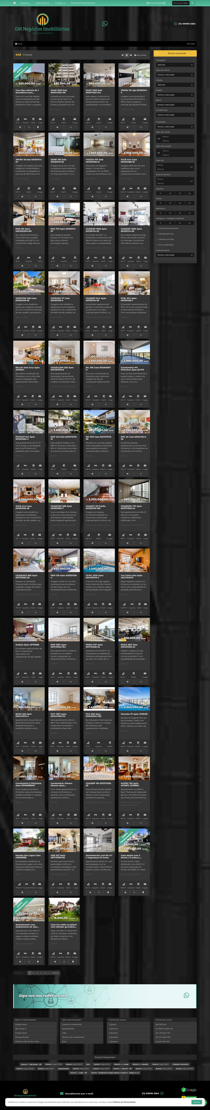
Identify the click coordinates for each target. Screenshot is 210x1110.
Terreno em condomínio (73, 1037)
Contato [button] (59, 3)
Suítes (158, 198)
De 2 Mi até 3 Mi (163, 1037)
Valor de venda (163, 132)
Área (64, 1041)
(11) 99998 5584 (187, 24)
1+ (161, 193)
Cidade (159, 80)
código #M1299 (184, 1069)
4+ (189, 193)
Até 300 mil (161, 1024)
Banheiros (160, 208)
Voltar (192, 44)
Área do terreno (163, 174)
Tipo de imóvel (162, 70)
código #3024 (102, 1064)
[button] (192, 3)
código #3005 (101, 1069)
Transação (160, 60)
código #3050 (74, 1064)
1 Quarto (112, 1024)
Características (162, 250)
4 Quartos (113, 1037)
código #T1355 (54, 1064)
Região (159, 90)
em (31, 1064)
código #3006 (164, 1069)
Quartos (159, 189)
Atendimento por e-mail (79, 1093)
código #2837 (46, 1069)
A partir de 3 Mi (163, 1041)
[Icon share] (105, 24)
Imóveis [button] (23, 3)
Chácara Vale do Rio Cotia (27, 1041)
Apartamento (68, 1029)
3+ (180, 193)
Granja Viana (21, 1024)
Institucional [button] (41, 3)
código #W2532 (25, 1069)
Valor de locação (163, 146)
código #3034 (81, 1069)
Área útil (160, 160)
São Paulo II (20, 1029)
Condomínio (161, 110)
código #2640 (160, 1064)
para (121, 1064)
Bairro (159, 100)
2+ (170, 193)
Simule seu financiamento (83, 3)
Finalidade (161, 122)
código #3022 (144, 1069)
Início (20, 44)
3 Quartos (113, 1033)
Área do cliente (156, 3)
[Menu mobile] (14, 3)
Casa (64, 1033)
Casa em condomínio (72, 1024)
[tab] (175, 53)
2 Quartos (113, 1029)
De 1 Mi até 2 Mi (163, 1033)
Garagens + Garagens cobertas (170, 218)
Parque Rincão (22, 1037)
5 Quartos (113, 1041)
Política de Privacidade (124, 1102)
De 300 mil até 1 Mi (164, 1029)
